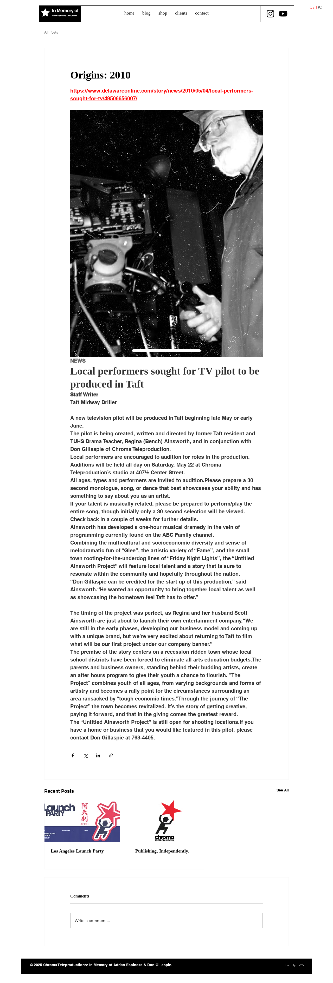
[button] (319, 7)
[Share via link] (110, 755)
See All (283, 790)
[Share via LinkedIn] (98, 755)
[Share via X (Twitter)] (85, 755)
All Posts (51, 32)
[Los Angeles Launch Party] (82, 821)
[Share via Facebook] (72, 755)
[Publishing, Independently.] (166, 821)
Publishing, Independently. (162, 851)
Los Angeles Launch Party (77, 851)
